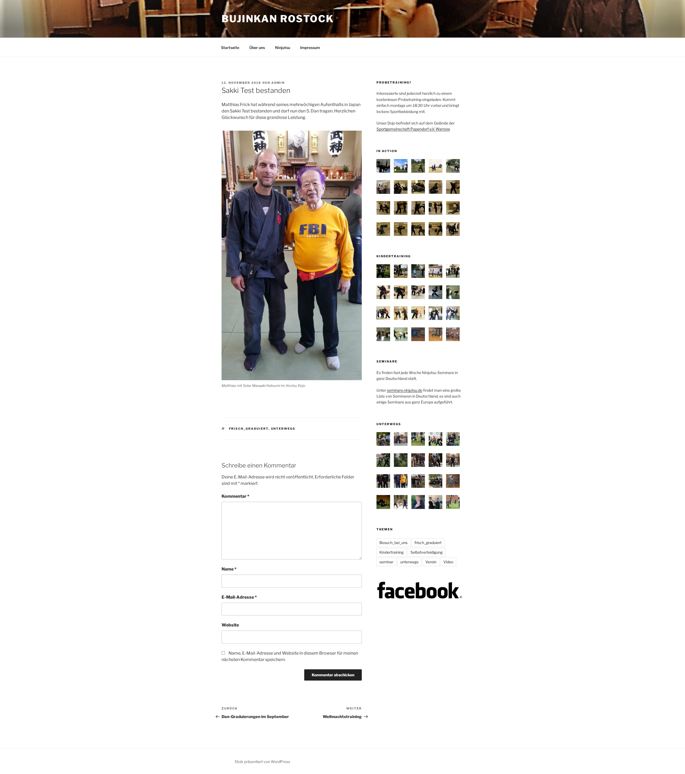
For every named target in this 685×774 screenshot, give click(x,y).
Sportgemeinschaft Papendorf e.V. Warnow (413, 129)
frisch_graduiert (249, 429)
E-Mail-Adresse (239, 597)
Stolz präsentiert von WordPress (262, 761)
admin (278, 83)
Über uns (257, 47)
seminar (386, 562)
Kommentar (235, 496)
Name (229, 569)
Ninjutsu (282, 47)
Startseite (230, 47)
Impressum (310, 47)
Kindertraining (391, 552)
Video (448, 562)
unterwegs (283, 429)
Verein (430, 562)
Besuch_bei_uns (393, 542)
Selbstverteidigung (426, 552)
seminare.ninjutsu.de (404, 390)
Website (230, 625)
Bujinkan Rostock (278, 19)
